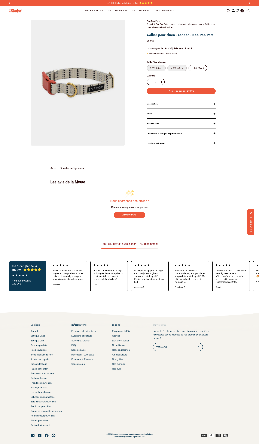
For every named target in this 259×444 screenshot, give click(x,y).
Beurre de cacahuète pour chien (46, 411)
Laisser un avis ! (129, 215)
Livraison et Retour (156, 143)
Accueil (150, 24)
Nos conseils (153, 123)
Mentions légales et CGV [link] (124, 437)
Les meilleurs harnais (41, 392)
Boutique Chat (37, 340)
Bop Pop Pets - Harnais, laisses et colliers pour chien (179, 24)
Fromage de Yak (39, 387)
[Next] (249, 3)
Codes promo (78, 364)
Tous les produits (39, 345)
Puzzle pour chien (39, 368)
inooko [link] (115, 434)
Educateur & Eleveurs (82, 359)
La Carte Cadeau (120, 340)
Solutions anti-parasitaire (43, 397)
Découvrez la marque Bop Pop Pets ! (164, 133)
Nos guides (117, 359)
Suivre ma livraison (80, 340)
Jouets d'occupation (40, 359)
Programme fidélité (121, 331)
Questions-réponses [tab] (72, 168)
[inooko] (15, 11)
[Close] (251, 213)
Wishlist (116, 336)
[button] (228, 11)
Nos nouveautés (39, 350)
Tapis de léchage (39, 364)
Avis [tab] (52, 168)
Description (152, 103)
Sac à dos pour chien (41, 406)
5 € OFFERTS (250, 224)
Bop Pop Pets (153, 21)
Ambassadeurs (119, 354)
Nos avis (116, 368)
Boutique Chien (38, 336)
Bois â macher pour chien (43, 401)
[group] (129, 3)
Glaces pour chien (39, 420)
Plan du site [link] (139, 437)
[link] (94, 10)
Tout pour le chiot (39, 378)
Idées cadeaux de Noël (42, 354)
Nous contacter (78, 350)
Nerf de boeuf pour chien (43, 415)
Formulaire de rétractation (83, 331)
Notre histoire (118, 345)
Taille (149, 113)
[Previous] (9, 3)
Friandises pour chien (41, 382)
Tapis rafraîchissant (40, 425)
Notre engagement (121, 350)
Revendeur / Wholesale (82, 354)
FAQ (73, 345)
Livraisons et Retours (81, 336)
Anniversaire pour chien (42, 373)
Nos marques (118, 364)
